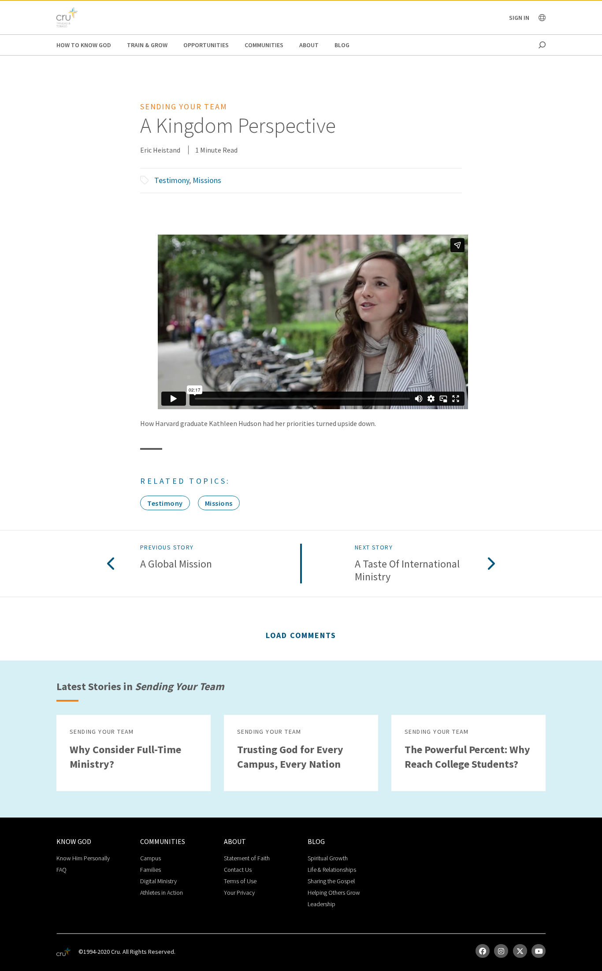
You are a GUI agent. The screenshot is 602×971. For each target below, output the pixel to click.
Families (150, 870)
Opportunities (206, 45)
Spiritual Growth (328, 858)
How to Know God (83, 45)
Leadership (321, 904)
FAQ (61, 870)
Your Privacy (239, 892)
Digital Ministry (158, 881)
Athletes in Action (161, 892)
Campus (150, 858)
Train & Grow (147, 45)
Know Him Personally (83, 858)
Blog (341, 45)
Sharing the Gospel (331, 881)
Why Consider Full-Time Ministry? (125, 757)
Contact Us (238, 870)
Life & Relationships (332, 870)
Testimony (171, 180)
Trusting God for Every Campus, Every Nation (290, 757)
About (309, 45)
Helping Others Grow (334, 892)
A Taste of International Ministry (407, 570)
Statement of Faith (247, 858)
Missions (207, 180)
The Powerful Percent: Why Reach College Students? (467, 757)
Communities (264, 45)
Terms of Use (240, 881)
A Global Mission (176, 564)
